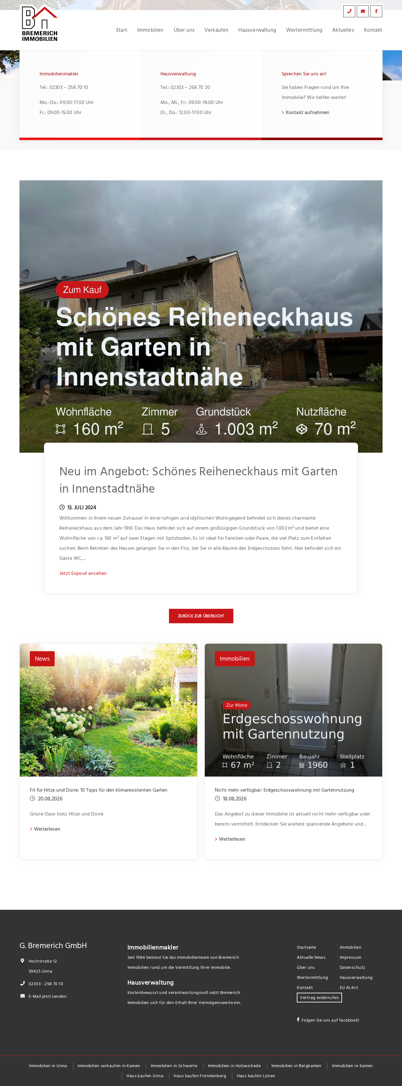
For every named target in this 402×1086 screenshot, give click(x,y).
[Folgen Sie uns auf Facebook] (376, 11)
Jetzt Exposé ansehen (83, 573)
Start (121, 30)
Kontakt (373, 30)
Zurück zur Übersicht (201, 616)
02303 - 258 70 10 (45, 983)
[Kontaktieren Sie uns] (349, 11)
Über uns (184, 30)
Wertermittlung (304, 30)
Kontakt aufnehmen (308, 112)
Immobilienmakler (153, 947)
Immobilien (150, 30)
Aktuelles (343, 30)
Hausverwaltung (257, 30)
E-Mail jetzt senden (47, 996)
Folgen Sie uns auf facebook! (331, 1020)
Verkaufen (216, 30)
